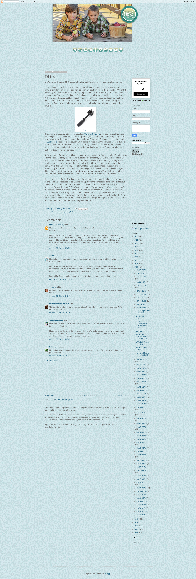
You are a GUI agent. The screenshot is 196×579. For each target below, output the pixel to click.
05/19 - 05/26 (141, 443)
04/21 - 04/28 (141, 460)
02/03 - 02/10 (141, 501)
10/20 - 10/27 (141, 308)
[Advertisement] (85, 378)
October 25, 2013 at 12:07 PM (60, 248)
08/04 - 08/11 (141, 397)
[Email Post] (75, 209)
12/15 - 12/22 (141, 277)
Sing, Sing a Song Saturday (143, 312)
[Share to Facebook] (85, 209)
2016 (136, 257)
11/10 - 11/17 (141, 298)
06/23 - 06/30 (141, 424)
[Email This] (79, 209)
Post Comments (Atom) (64, 400)
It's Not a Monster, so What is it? (143, 354)
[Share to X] (83, 209)
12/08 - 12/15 (141, 282)
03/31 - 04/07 (141, 470)
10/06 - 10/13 (141, 365)
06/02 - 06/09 (141, 436)
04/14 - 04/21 (141, 464)
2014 (136, 264)
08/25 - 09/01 (141, 387)
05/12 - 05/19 (141, 448)
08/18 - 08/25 (141, 390)
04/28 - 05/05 (141, 455)
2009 (136, 529)
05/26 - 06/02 (141, 439)
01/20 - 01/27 (141, 508)
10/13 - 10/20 (141, 359)
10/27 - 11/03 (141, 304)
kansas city (60, 212)
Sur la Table (52, 142)
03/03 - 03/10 (141, 488)
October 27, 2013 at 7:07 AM (60, 356)
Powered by (136, 100)
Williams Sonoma (92, 134)
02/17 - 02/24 (141, 495)
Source (85, 130)
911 (52, 212)
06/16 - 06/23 (141, 427)
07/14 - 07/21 (141, 407)
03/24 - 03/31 (141, 476)
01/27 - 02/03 (141, 505)
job (55, 212)
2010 (136, 526)
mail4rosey (53, 256)
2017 (136, 254)
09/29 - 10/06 (141, 368)
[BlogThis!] (81, 209)
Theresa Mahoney (56, 320)
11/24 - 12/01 (141, 291)
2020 (136, 243)
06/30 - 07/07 (141, 418)
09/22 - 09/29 (141, 372)
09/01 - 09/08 (141, 382)
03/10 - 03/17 (141, 482)
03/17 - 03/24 (141, 479)
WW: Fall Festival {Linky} (143, 343)
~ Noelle (52, 287)
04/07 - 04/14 (141, 467)
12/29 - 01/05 (141, 270)
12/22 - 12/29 (141, 273)
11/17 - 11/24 (141, 294)
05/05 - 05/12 (141, 451)
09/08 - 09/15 (141, 378)
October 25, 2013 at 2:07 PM (60, 313)
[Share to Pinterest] (87, 209)
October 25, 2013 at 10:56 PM (60, 339)
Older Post (122, 396)
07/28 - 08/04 (141, 400)
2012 (136, 519)
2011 (136, 522)
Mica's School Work (141, 349)
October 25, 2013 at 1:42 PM (60, 296)
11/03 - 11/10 (141, 301)
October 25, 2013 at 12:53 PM (60, 279)
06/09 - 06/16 (141, 432)
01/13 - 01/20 (141, 511)
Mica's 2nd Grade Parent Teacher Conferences (142, 337)
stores (67, 212)
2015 (136, 260)
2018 (136, 250)
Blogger (108, 574)
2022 (136, 237)
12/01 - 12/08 (141, 285)
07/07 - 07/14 (141, 413)
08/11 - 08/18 (141, 394)
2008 (136, 533)
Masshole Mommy (56, 225)
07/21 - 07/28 (141, 404)
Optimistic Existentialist (59, 304)
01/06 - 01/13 (141, 515)
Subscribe (141, 94)
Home (86, 396)
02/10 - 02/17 (141, 498)
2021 (136, 240)
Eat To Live (53, 347)
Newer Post (49, 396)
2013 (136, 267)
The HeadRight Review (141, 317)
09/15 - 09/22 (141, 375)
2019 (136, 247)
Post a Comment (53, 361)
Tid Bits (72, 212)
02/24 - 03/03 (141, 491)
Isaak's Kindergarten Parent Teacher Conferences (142, 325)
